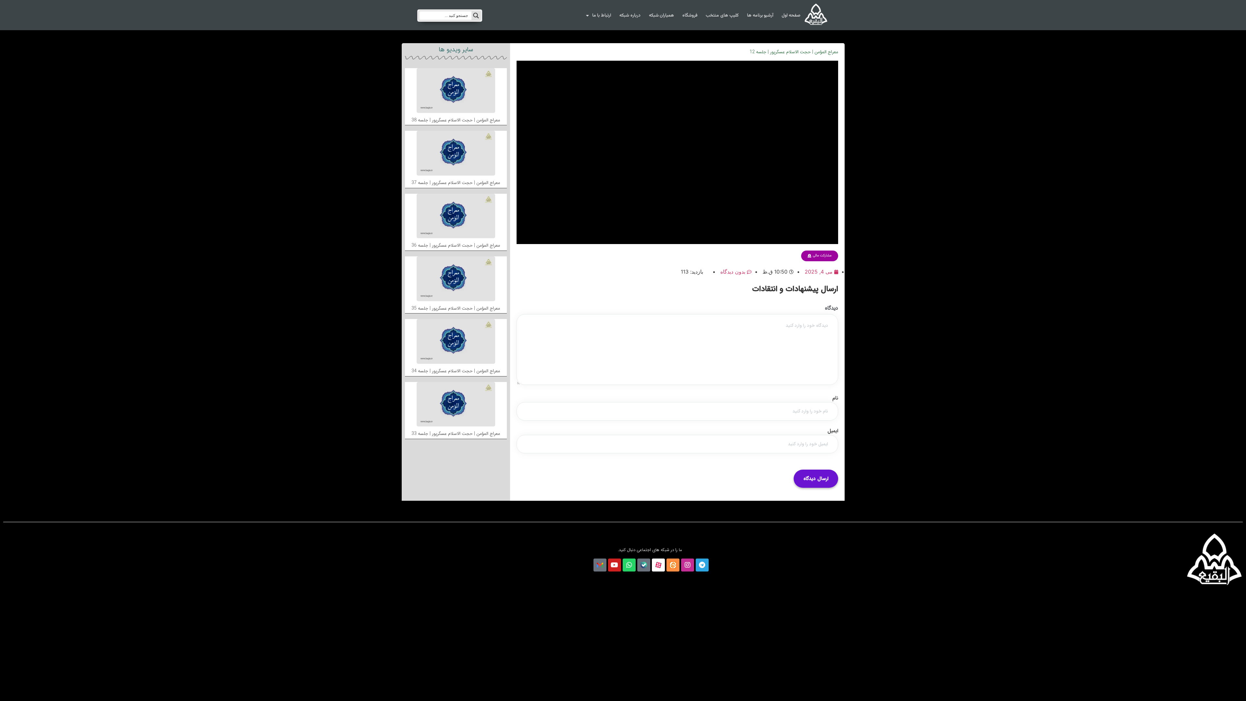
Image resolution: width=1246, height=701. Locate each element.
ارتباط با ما (601, 15)
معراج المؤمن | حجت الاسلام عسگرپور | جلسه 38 (455, 120)
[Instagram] (687, 565)
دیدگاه (831, 308)
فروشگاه (689, 15)
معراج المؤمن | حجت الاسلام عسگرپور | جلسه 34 (455, 371)
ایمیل (832, 431)
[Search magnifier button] (476, 15)
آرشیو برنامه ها (760, 15)
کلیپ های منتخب (722, 15)
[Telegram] (702, 565)
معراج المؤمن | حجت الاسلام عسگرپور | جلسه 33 (455, 433)
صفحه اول (791, 15)
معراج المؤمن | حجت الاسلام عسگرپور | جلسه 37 (455, 182)
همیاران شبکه (661, 15)
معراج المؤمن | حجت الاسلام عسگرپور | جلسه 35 (455, 308)
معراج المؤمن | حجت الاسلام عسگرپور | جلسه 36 (455, 245)
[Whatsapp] (629, 565)
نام (835, 398)
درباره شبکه (630, 15)
